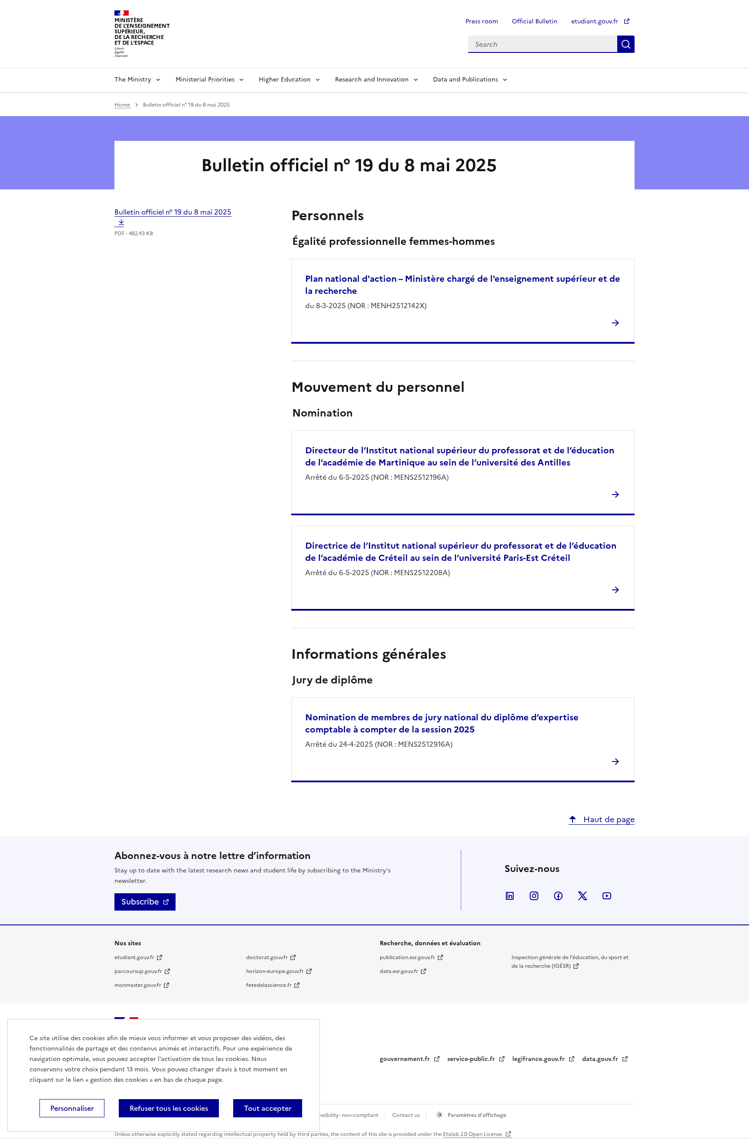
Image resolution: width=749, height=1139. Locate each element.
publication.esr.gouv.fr (407, 957)
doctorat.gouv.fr (267, 957)
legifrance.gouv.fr (539, 1059)
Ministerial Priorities (205, 79)
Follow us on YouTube (606, 896)
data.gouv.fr (601, 1059)
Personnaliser (72, 1108)
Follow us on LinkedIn (509, 896)
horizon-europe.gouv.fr (275, 971)
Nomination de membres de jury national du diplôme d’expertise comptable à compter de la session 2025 (442, 723)
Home (122, 105)
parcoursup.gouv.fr (138, 971)
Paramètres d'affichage (476, 1115)
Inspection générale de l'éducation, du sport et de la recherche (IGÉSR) (570, 962)
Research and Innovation (372, 79)
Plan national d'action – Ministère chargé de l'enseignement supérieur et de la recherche (462, 284)
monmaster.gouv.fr (137, 985)
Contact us (406, 1115)
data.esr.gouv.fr (399, 971)
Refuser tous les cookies (169, 1108)
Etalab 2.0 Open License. (473, 1134)
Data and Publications (465, 79)
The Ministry (132, 79)
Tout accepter (267, 1108)
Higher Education (285, 79)
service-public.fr (472, 1059)
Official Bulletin (534, 21)
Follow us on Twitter (582, 896)
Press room (482, 21)
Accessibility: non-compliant (344, 1115)
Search (626, 44)
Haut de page (608, 819)
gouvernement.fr (406, 1059)
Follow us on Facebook (558, 896)
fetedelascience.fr (269, 985)
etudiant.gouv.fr (595, 21)
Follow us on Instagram (534, 896)
